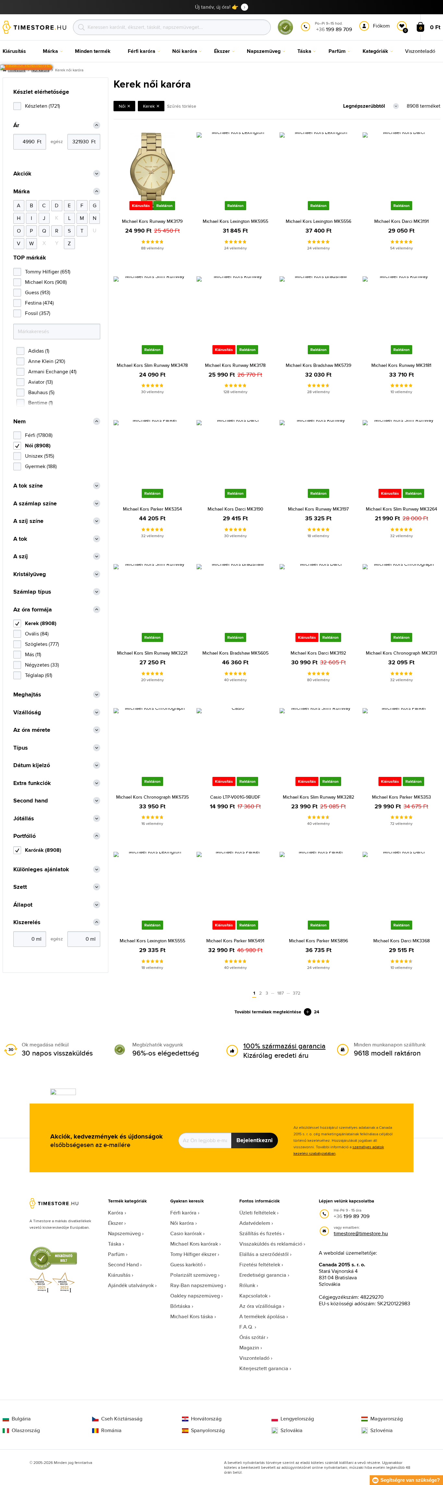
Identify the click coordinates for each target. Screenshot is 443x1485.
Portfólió (24, 836)
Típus (20, 748)
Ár (16, 125)
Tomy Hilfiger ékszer (193, 1254)
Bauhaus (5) (41, 392)
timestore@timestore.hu (361, 1233)
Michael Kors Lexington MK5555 (152, 940)
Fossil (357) (37, 313)
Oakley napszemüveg (195, 1295)
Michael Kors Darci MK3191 (401, 221)
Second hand (30, 800)
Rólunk (247, 1285)
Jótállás (23, 818)
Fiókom (381, 26)
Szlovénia (381, 1430)
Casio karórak (186, 1233)
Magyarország (386, 1419)
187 (280, 993)
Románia (111, 1430)
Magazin (249, 1347)
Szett (20, 887)
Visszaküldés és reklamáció (270, 1244)
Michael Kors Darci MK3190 (235, 509)
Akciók (22, 173)
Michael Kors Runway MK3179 (152, 221)
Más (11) (33, 654)
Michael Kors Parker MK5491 (235, 940)
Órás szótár (252, 1337)
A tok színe (28, 485)
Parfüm (116, 1254)
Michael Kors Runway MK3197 (318, 509)
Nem (19, 421)
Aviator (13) (40, 382)
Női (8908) (38, 445)
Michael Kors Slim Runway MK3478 (152, 365)
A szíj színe (28, 521)
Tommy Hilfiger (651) (47, 271)
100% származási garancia (284, 1046)
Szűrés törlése (181, 106)
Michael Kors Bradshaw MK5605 (235, 653)
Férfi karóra (183, 1212)
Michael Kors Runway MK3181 (401, 365)
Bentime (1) (40, 402)
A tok (20, 539)
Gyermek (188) (41, 466)
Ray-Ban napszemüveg (196, 1285)
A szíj (20, 556)
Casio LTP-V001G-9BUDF (235, 797)
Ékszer (115, 1223)
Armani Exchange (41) (52, 371)
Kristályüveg (29, 574)
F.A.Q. (246, 1327)
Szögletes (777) (42, 644)
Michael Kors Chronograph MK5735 (152, 797)
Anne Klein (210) (46, 361)
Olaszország (26, 1430)
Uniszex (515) (39, 456)
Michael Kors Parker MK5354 (152, 509)
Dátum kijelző (31, 765)
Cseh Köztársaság (121, 1419)
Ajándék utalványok (131, 1285)
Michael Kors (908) (46, 282)
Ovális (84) (37, 633)
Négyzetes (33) (42, 665)
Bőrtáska (180, 1306)
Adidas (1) (38, 351)
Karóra (115, 1212)
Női (122, 106)
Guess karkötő (186, 1264)
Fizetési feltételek (259, 1264)
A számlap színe (35, 503)
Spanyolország (208, 1430)
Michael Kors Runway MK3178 (235, 365)
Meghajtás (27, 694)
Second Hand (123, 1264)
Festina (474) (39, 303)
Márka (21, 191)
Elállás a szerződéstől (264, 1254)
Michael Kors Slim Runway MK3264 (401, 509)
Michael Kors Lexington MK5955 (235, 221)
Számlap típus (32, 592)
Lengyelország (297, 1419)
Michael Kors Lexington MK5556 (318, 221)
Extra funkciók (32, 783)
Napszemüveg (124, 1233)
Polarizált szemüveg (193, 1275)
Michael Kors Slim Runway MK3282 (318, 797)
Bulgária (21, 1419)
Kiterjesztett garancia (263, 1368)
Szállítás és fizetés (260, 1233)
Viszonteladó (254, 1358)
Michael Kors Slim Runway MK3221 (152, 653)
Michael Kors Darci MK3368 (401, 940)
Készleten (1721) (42, 106)
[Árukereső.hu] (285, 33)
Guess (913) (37, 292)
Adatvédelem (254, 1223)
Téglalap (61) (38, 675)
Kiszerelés (27, 922)
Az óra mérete (31, 730)
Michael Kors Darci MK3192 (318, 653)
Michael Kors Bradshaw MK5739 (318, 365)
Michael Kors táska (191, 1316)
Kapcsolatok (253, 1295)
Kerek (149, 106)
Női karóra (182, 1223)
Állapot (22, 905)
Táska (114, 1244)
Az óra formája (32, 609)
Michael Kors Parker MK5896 (318, 940)
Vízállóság (27, 712)
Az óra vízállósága (260, 1306)
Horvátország (206, 1419)
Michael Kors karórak (194, 1244)
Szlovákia (292, 1430)
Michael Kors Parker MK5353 (401, 797)
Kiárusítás (119, 1275)
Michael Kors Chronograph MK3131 (401, 653)
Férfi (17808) (39, 435)
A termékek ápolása (262, 1316)
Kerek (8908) (40, 623)
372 (296, 993)
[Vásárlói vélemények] (26, 67)
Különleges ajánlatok (41, 869)
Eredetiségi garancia (262, 1275)
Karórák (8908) (43, 850)
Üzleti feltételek (257, 1212)
